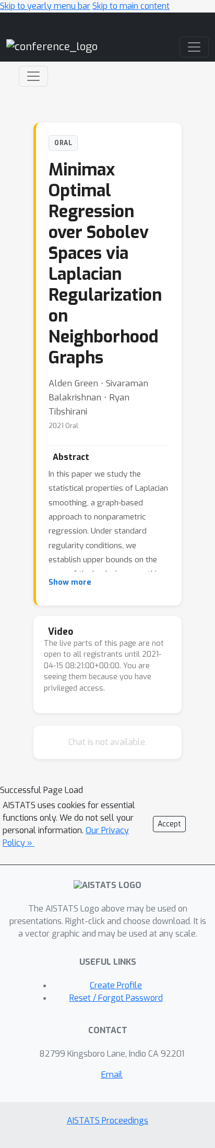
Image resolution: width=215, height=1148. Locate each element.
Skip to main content (131, 6)
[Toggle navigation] (33, 76)
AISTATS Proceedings (107, 1120)
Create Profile (116, 985)
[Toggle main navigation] (194, 47)
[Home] (52, 46)
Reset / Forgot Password (116, 997)
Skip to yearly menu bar (45, 6)
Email (112, 1074)
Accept (169, 824)
